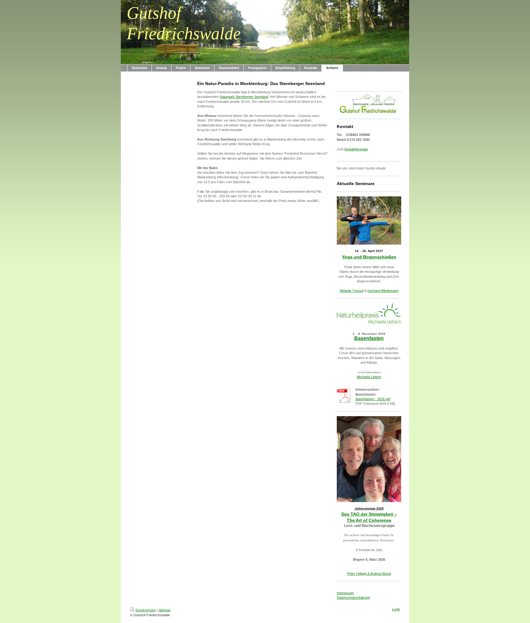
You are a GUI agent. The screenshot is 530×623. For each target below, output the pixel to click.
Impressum (345, 593)
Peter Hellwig (357, 573)
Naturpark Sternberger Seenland (244, 97)
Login (396, 609)
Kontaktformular (356, 149)
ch (379, 377)
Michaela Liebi (367, 377)
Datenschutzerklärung (353, 597)
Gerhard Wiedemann (382, 290)
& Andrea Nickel (379, 573)
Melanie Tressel (351, 290)
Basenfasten (369, 338)
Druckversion (146, 610)
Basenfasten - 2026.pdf (372, 399)
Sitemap (165, 610)
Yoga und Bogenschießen (369, 256)
